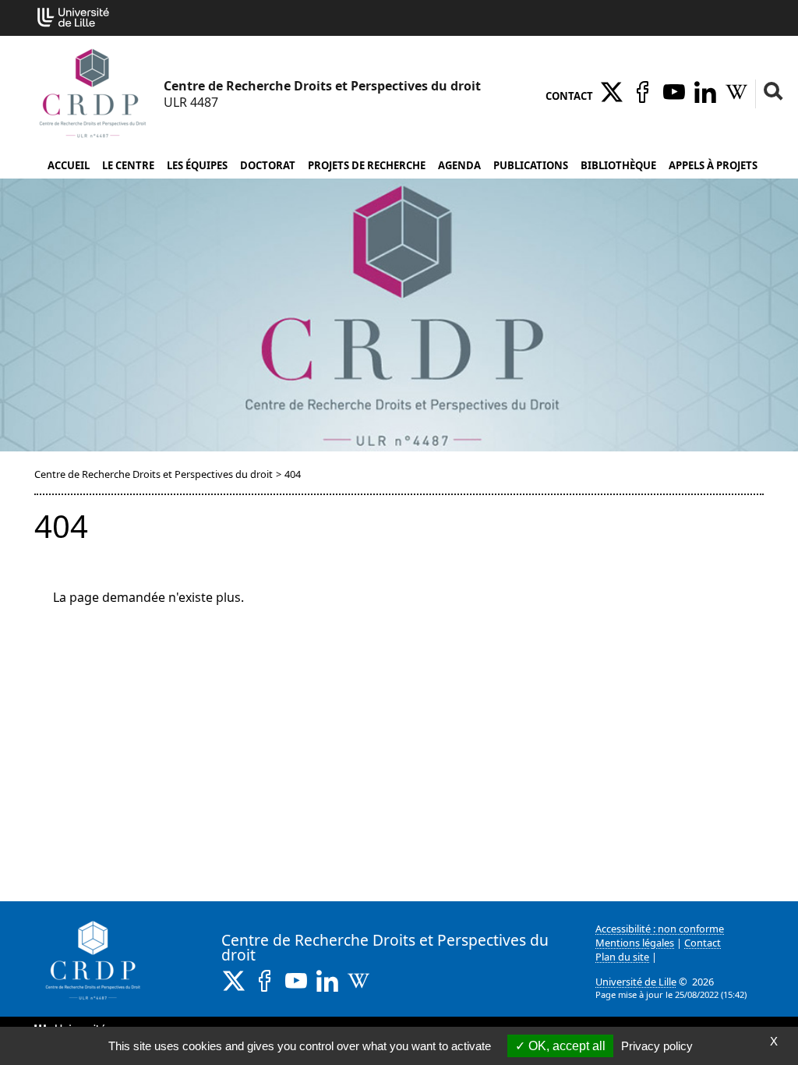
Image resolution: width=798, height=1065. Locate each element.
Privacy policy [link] (657, 1046)
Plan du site (622, 957)
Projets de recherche (366, 165)
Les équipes (197, 165)
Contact (569, 96)
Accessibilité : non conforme (659, 929)
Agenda (459, 165)
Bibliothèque (618, 165)
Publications (530, 165)
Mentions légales (634, 943)
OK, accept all (565, 1046)
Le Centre (128, 165)
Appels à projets (713, 165)
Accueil (69, 165)
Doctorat (267, 165)
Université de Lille (635, 982)
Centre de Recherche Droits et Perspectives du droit (153, 474)
